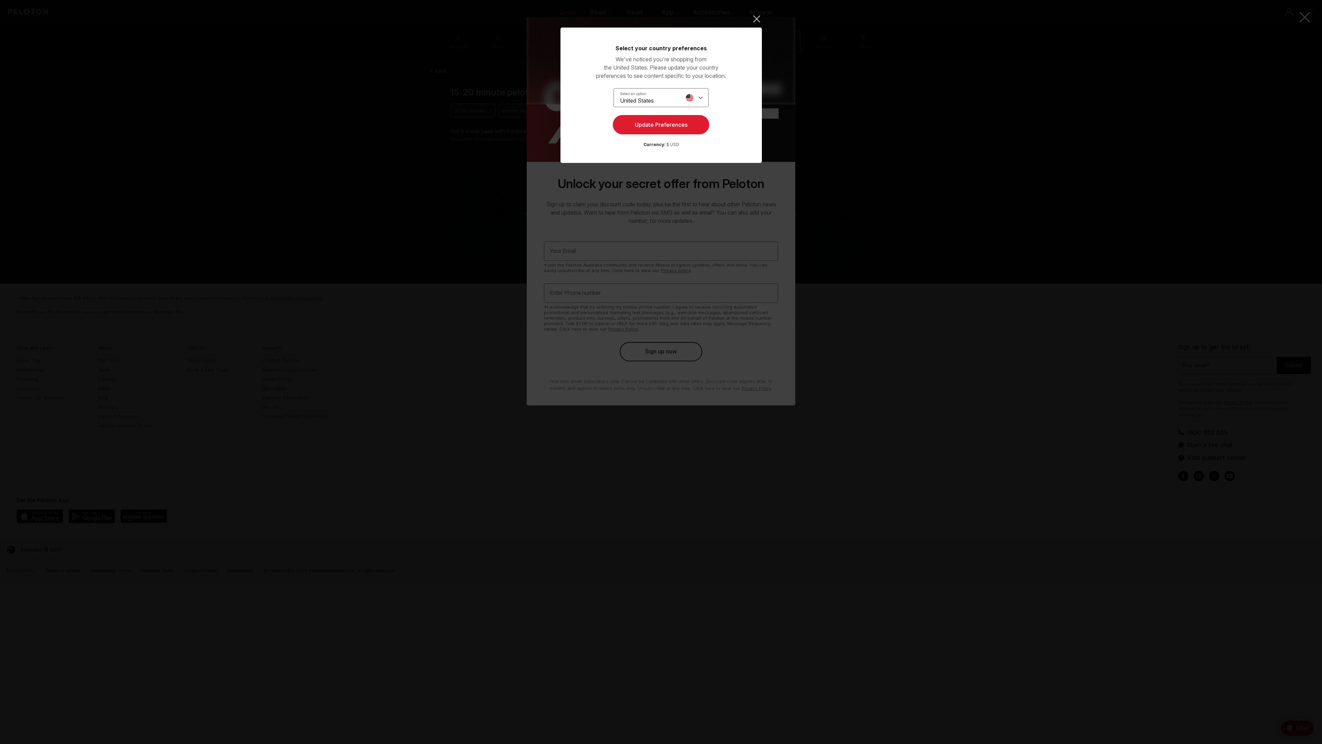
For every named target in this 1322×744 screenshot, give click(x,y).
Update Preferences (661, 124)
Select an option (633, 94)
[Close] (661, 19)
